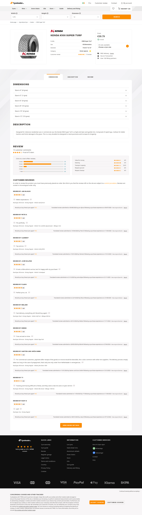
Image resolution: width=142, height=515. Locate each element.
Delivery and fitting (73, 8)
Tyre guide (44, 448)
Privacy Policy (45, 468)
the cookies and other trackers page (25, 510)
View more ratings (71, 425)
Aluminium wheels (73, 451)
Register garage (46, 454)
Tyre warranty (45, 444)
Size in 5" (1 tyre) (21, 95)
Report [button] (125, 207)
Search (117, 17)
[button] (41, 162)
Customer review (101, 3)
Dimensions (53, 77)
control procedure (110, 183)
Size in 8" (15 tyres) (22, 106)
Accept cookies (97, 502)
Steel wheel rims (72, 448)
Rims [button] (24, 8)
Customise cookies (115, 502)
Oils (44, 8)
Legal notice (45, 458)
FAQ (94, 460)
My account (127, 3)
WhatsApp (99, 448)
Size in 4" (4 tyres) (21, 90)
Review (90, 77)
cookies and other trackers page (28, 506)
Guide (61, 8)
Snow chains (35, 8)
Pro (89, 3)
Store (52, 8)
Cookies (43, 471)
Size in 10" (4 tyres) (22, 111)
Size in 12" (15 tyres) (22, 116)
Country (43, 465)
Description (73, 77)
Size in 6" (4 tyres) (21, 101)
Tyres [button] (14, 8)
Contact (114, 3)
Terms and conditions (48, 461)
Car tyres (70, 444)
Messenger (99, 453)
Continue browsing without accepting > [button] (129, 491)
